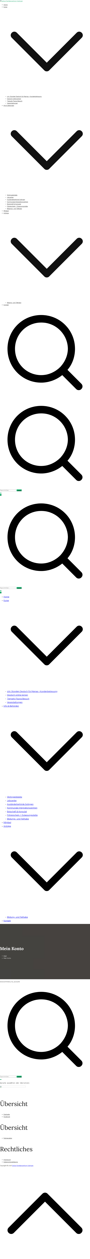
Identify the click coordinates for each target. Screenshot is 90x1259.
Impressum (7, 1160)
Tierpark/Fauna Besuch (14, 101)
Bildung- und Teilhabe (14, 303)
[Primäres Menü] (0, 495)
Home (6, 5)
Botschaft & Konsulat (14, 204)
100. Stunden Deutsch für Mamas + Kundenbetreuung (24, 96)
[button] (47, 94)
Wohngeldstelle (12, 195)
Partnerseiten (8, 1138)
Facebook (7, 1117)
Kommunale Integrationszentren (17, 202)
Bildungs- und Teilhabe (14, 209)
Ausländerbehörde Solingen (16, 199)
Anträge (7, 826)
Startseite (7, 1114)
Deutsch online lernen (14, 99)
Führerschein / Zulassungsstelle (17, 206)
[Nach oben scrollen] (45, 1258)
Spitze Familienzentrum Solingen (22, 1165)
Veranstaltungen (12, 103)
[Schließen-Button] (0, 592)
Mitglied (6, 211)
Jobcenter (10, 197)
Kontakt (6, 305)
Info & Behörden (11, 706)
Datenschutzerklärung (11, 1162)
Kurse (6, 600)
